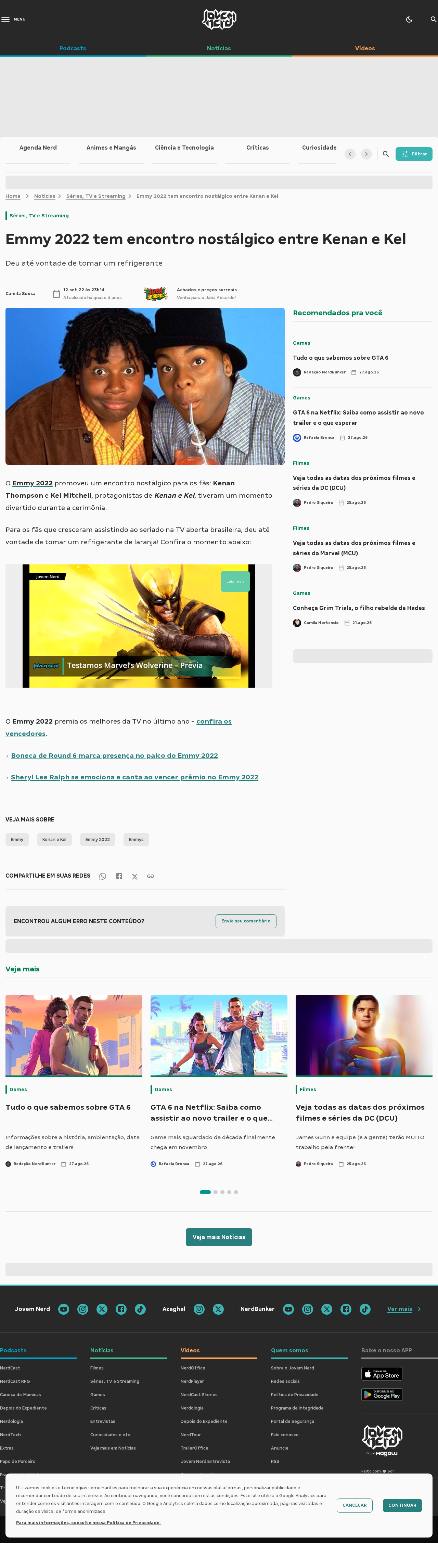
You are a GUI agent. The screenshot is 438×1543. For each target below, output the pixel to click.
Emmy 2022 (98, 839)
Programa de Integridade (297, 1408)
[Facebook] (119, 876)
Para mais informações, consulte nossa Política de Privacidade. (88, 1522)
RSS (275, 1461)
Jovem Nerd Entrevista (205, 1461)
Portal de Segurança (292, 1421)
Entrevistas (102, 1421)
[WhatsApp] (103, 876)
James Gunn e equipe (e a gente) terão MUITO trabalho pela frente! (360, 1142)
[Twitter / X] (134, 876)
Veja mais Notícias (219, 1237)
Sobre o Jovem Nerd (292, 1368)
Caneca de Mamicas (20, 1394)
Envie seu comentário (246, 921)
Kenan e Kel (54, 839)
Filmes (301, 463)
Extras (7, 1448)
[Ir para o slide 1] (205, 1192)
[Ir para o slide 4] (229, 1192)
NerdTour (191, 1434)
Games (301, 343)
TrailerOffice (194, 1448)
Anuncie (279, 1448)
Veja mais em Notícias (113, 1448)
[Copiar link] (150, 876)
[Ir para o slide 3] (222, 1192)
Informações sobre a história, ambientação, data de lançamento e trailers (72, 1142)
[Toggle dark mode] (409, 19)
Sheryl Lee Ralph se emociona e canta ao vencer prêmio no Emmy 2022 (134, 777)
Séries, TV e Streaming (96, 196)
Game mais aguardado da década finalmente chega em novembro (213, 1142)
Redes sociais (285, 1381)
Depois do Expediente (23, 1408)
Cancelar (355, 1505)
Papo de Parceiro (18, 1461)
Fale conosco (285, 1434)
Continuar (402, 1505)
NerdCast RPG (15, 1381)
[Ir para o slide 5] (236, 1192)
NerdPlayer (192, 1381)
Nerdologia (11, 1421)
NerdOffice (193, 1368)
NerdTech (10, 1434)
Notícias (44, 196)
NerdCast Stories (199, 1394)
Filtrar (419, 154)
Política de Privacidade (295, 1394)
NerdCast (10, 1368)
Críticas (98, 1408)
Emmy (17, 839)
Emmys (136, 839)
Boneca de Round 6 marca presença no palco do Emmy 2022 (114, 755)
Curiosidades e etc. (110, 1434)
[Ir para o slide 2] (216, 1192)
